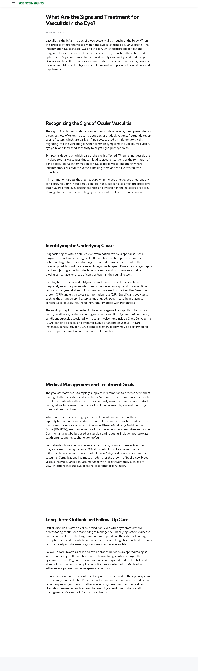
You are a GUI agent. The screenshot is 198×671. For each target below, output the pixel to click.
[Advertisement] (99, 95)
